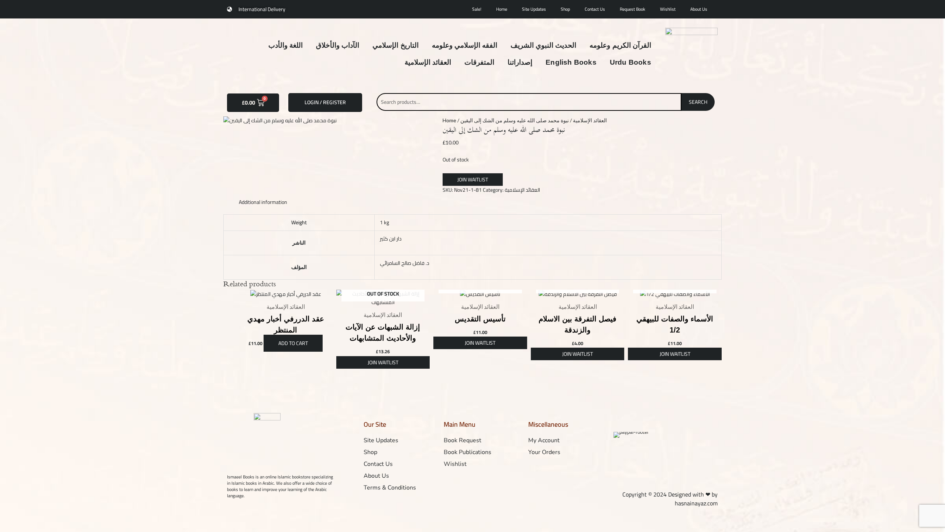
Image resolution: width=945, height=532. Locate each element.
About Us (698, 9)
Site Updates (534, 9)
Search (698, 102)
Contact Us (595, 9)
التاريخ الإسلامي (395, 45)
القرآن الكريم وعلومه (620, 45)
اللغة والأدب (285, 45)
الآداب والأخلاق (337, 45)
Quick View (286, 292)
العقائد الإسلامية (428, 62)
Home (501, 9)
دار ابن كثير (391, 238)
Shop (565, 9)
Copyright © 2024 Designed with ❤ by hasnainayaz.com (670, 498)
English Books (571, 62)
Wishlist (668, 9)
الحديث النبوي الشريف (543, 45)
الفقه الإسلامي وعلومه (464, 45)
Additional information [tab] (263, 202)
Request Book (632, 9)
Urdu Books (630, 62)
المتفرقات (479, 62)
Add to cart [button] (293, 343)
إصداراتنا (520, 62)
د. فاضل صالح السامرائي (404, 263)
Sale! (476, 9)
